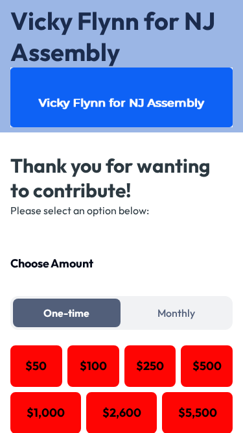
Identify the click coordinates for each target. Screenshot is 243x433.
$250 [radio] (150, 365)
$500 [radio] (207, 365)
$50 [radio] (36, 365)
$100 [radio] (93, 365)
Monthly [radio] (176, 312)
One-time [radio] (66, 312)
